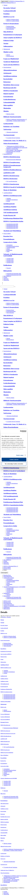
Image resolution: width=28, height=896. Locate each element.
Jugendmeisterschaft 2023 (12, 228)
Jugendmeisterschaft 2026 (12, 224)
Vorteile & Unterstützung (12, 199)
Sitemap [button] (2, 619)
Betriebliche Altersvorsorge (11, 85)
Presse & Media (7, 233)
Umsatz (8, 248)
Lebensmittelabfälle (9, 102)
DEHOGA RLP (7, 601)
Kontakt (8, 201)
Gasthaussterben (8, 123)
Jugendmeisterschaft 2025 (12, 225)
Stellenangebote (8, 46)
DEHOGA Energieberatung (11, 162)
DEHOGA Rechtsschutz (10, 178)
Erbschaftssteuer (8, 96)
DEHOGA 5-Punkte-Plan (12, 148)
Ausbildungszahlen (10, 247)
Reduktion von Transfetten (11, 126)
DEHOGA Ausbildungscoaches (12, 195)
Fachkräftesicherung (9, 99)
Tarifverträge (7, 129)
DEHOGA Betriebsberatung (11, 157)
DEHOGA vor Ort (8, 16)
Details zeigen (19, 455)
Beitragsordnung (10, 56)
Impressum (5, 278)
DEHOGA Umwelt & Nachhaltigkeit (14, 187)
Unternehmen (9, 245)
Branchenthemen (7, 67)
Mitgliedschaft (6, 49)
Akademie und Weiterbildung (12, 230)
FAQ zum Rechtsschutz (11, 181)
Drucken (9, 617)
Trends (7, 251)
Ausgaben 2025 (9, 259)
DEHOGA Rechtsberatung (11, 175)
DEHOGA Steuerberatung (11, 184)
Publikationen (7, 265)
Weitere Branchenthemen (10, 143)
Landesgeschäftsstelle (9, 11)
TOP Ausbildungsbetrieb (10, 212)
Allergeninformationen (10, 70)
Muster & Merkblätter (10, 190)
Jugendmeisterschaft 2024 (12, 226)
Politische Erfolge (8, 40)
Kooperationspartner (11, 27)
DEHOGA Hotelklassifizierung (12, 170)
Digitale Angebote (8, 93)
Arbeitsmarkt (7, 73)
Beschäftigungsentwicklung (12, 246)
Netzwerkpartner (10, 29)
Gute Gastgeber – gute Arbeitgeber (14, 150)
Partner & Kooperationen (11, 23)
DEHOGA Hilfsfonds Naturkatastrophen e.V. (16, 119)
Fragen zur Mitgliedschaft (11, 59)
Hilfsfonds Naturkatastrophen (12, 117)
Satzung (8, 54)
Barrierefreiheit (7, 79)
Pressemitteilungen (8, 239)
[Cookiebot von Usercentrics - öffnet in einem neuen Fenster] (20, 431)
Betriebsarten (9, 250)
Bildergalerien (7, 271)
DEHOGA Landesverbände (12, 20)
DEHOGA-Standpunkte (10, 90)
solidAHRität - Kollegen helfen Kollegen (15, 120)
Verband (5, 5)
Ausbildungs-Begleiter (9, 206)
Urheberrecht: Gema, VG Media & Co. (14, 140)
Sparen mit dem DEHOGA (11, 64)
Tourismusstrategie (9, 135)
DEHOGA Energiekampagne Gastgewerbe (8, 733)
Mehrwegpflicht (8, 105)
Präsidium (6, 14)
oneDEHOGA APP (9, 172)
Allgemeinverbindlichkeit (12, 132)
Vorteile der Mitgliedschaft (11, 61)
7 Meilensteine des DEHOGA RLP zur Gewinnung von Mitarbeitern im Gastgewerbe (16, 147)
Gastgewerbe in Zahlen (10, 242)
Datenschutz (6, 280)
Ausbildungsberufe (9, 203)
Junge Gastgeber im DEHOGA (12, 37)
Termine (5, 43)
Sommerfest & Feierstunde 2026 (13, 273)
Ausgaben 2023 (9, 262)
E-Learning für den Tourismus (13, 137)
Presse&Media (4, 758)
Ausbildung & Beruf (5, 664)
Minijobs (6, 111)
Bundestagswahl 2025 (9, 87)
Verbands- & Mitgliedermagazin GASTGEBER (14, 586)
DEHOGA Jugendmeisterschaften (13, 221)
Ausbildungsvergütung (10, 76)
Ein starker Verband (9, 8)
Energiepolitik (9, 152)
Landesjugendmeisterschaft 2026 (13, 274)
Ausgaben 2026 (9, 258)
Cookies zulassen (14, 459)
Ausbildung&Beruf (7, 192)
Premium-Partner (10, 26)
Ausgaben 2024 (9, 261)
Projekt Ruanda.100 (9, 215)
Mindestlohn (7, 108)
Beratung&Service (7, 154)
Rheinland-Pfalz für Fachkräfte (13, 151)
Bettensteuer (7, 82)
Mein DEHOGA (8, 31)
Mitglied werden (8, 52)
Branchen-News (8, 236)
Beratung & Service (5, 722)
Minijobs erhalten (10, 114)
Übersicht (8, 268)
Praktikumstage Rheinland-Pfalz (13, 218)
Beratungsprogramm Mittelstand (13, 159)
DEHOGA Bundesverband (12, 19)
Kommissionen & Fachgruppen (12, 34)
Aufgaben (8, 198)
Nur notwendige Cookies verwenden (14, 463)
